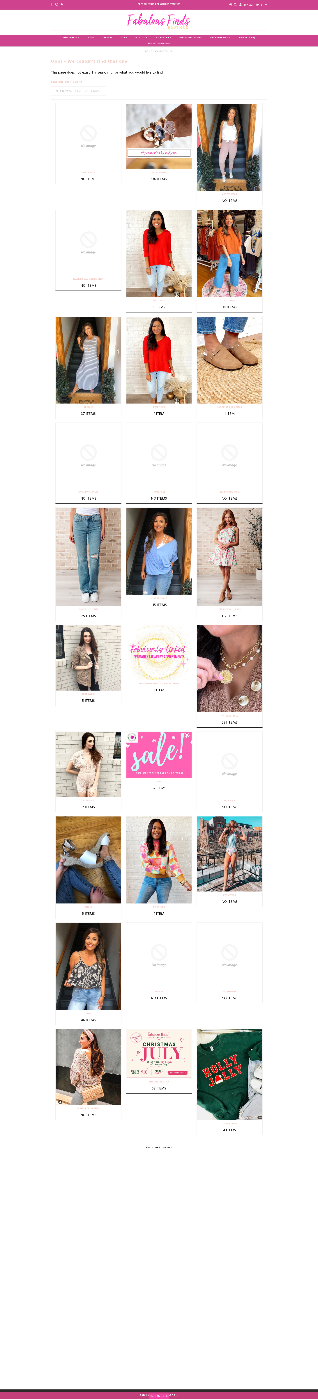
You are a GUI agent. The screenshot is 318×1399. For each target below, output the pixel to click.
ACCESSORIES (163, 37)
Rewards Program (159, 43)
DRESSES (107, 37)
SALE (91, 37)
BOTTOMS (141, 37)
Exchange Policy (220, 37)
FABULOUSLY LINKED (190, 37)
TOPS (124, 37)
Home (148, 51)
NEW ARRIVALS (71, 37)
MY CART (253, 5)
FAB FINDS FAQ (247, 37)
